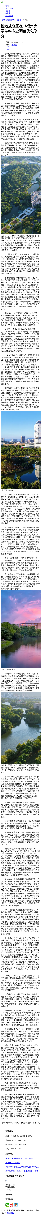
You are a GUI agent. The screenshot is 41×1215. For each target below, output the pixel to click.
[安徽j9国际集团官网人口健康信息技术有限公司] (2, 2)
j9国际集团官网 (8, 20)
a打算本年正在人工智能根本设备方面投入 (22, 1167)
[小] (15, 45)
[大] (12, 45)
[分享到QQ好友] (16, 1205)
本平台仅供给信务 (12, 1163)
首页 (7, 6)
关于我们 (9, 8)
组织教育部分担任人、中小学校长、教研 (21, 1171)
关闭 (7, 49)
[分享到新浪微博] (11, 1205)
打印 (7, 47)
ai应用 (7, 13)
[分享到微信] (7, 1205)
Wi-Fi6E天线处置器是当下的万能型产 (20, 1158)
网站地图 (10, 1213)
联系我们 (9, 16)
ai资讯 (7, 11)
